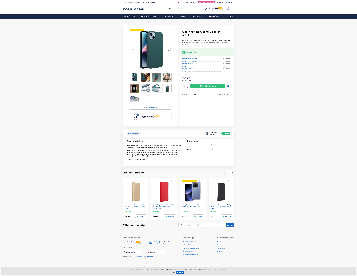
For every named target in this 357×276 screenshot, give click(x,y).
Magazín (153, 2)
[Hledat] (170, 9)
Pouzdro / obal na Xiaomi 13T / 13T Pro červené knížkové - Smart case (163, 206)
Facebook (139, 256)
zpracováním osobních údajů (193, 228)
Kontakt (219, 251)
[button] (168, 50)
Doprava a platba (188, 251)
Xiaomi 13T (169, 22)
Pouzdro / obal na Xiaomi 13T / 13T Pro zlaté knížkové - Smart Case (135, 206)
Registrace (220, 2)
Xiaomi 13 (161, 22)
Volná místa (221, 248)
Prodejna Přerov (187, 68)
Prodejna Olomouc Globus (189, 58)
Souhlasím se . (189, 228)
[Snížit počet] (188, 87)
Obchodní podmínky (189, 241)
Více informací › (187, 44)
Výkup (142, 2)
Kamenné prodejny (133, 2)
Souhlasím (180, 272)
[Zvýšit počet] (188, 85)
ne (174, 272)
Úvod (124, 22)
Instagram (150, 256)
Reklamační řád (187, 245)
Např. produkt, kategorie (179, 9)
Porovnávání (192, 2)
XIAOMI (154, 22)
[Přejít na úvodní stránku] (133, 9)
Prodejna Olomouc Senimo (190, 61)
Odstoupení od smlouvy (190, 254)
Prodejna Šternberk (187, 63)
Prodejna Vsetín (186, 71)
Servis (124, 2)
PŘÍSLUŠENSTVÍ (132, 22)
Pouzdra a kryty (144, 22)
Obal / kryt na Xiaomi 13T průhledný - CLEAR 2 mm (190, 205)
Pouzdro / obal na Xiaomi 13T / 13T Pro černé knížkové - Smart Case (220, 206)
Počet (184, 86)
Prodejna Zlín (186, 66)
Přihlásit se (229, 2)
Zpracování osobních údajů (191, 248)
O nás (147, 2)
